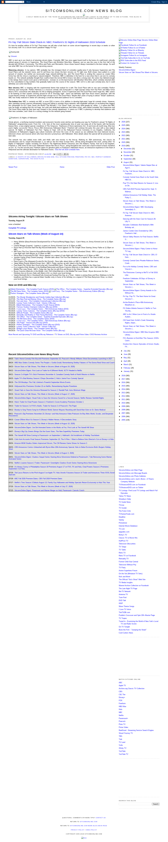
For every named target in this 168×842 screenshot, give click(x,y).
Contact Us (133, 63)
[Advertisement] (84, 30)
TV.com (122, 529)
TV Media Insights (126, 582)
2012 (124, 396)
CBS (120, 691)
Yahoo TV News (125, 496)
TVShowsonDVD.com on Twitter (131, 487)
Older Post (111, 167)
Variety (121, 520)
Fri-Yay (87, 157)
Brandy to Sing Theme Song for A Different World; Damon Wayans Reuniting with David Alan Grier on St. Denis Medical (60, 410)
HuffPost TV (123, 541)
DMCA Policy (91, 830)
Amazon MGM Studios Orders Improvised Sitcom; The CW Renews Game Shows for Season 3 (50, 443)
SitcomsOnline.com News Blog (84, 11)
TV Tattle (122, 550)
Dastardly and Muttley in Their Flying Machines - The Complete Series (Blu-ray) (47, 315)
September (128, 159)
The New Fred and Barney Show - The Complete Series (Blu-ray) (41, 299)
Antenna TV (123, 594)
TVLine (121, 505)
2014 (124, 389)
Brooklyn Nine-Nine (46, 157)
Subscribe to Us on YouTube (139, 58)
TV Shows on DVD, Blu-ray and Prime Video (72, 334)
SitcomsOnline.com (88, 821)
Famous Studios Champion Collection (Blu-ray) (34, 307)
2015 (124, 386)
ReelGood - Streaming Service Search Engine (136, 730)
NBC (93, 157)
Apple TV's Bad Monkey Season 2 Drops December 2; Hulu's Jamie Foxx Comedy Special (48, 378)
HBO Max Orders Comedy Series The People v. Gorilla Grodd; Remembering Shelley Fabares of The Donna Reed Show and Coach (64, 363)
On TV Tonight (124, 627)
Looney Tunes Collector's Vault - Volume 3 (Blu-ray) (36, 327)
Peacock (122, 721)
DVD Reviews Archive (98, 334)
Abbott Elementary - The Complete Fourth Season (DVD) (38, 305)
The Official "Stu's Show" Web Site (132, 579)
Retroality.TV (124, 559)
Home (62, 167)
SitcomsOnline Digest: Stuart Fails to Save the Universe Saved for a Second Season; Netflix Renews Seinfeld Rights (59, 398)
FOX (120, 700)
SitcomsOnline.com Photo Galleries (132, 476)
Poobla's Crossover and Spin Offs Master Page (137, 615)
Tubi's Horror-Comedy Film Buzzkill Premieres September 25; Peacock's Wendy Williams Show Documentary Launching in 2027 (63, 359)
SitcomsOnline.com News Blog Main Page (88, 825)
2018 (124, 376)
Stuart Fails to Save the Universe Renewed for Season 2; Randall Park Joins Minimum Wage (50, 390)
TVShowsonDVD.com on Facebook (132, 485)
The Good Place (37, 158)
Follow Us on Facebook (138, 45)
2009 (124, 406)
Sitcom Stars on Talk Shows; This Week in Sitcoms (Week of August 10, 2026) (45, 424)
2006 (124, 416)
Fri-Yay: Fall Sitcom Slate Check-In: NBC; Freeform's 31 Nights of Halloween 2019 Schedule (57, 42)
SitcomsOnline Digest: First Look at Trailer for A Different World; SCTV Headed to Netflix (48, 370)
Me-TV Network (125, 591)
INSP (121, 603)
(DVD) (55, 307)
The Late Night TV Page (128, 589)
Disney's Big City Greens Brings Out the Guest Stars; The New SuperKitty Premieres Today (50, 431)
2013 (124, 393)
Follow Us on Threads (136, 53)
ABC (120, 683)
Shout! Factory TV (126, 733)
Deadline (122, 517)
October (127, 155)
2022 (124, 135)
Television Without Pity (127, 565)
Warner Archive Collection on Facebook (134, 585)
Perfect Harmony (103, 157)
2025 (124, 125)
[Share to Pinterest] (67, 154)
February (127, 368)
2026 (124, 122)
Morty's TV (123, 535)
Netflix (121, 715)
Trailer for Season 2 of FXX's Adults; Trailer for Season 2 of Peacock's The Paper (46, 406)
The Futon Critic (125, 511)
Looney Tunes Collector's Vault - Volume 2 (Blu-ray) (36, 303)
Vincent (14, 56)
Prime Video (123, 727)
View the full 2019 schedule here (67, 150)
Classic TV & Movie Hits (128, 538)
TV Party (122, 568)
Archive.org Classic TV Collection (131, 688)
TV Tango (122, 547)
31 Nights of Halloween (26, 157)
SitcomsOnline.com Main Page (130, 470)
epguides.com (124, 532)
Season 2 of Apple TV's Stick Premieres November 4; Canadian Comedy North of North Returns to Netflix (55, 374)
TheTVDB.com (124, 612)
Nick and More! (124, 577)
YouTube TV (123, 754)
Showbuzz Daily (125, 499)
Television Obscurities (127, 544)
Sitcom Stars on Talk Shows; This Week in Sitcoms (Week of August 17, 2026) (45, 394)
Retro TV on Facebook (127, 556)
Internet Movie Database (128, 526)
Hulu (120, 709)
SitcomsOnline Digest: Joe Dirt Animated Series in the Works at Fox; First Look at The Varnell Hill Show (54, 427)
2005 (124, 420)
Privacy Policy (77, 830)
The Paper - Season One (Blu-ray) (30, 323)
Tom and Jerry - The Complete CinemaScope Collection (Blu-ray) (41, 301)
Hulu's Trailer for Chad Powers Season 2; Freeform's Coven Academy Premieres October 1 (49, 402)
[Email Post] (54, 154)
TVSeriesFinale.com (126, 514)
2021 (124, 139)
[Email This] (57, 154)
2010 (124, 403)
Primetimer (123, 523)
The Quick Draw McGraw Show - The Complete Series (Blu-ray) (41, 331)
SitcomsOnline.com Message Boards (133, 473)
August (127, 162)
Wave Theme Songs (126, 606)
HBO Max (122, 706)
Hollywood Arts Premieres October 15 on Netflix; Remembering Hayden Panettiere (46, 386)
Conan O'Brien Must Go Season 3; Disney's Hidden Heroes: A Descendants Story (46, 420)
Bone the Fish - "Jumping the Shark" (133, 630)
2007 (124, 413)
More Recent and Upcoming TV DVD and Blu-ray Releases (31, 334)
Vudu (121, 745)
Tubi (120, 739)
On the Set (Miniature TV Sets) (130, 574)
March (126, 364)
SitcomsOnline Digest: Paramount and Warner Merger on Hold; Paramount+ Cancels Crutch (49, 490)
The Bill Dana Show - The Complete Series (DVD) (35, 319)
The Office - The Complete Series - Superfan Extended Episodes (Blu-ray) (45, 317)
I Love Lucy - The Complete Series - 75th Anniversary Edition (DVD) (42, 309)
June (126, 354)
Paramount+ (123, 718)
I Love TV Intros (125, 609)
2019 (124, 146)
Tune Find (122, 597)
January (127, 371)
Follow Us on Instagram (138, 55)
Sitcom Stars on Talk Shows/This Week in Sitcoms (138, 72)
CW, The (122, 695)
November (128, 152)
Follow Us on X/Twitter (136, 48)
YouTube (122, 751)
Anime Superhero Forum (128, 571)
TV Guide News (125, 502)
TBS (120, 736)
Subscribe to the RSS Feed (135, 60)
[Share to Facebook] (65, 154)
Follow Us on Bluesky (136, 50)
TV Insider (123, 508)
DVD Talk (122, 600)
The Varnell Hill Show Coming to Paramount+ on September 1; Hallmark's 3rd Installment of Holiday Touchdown (57, 435)
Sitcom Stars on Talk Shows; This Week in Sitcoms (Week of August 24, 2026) (45, 367)
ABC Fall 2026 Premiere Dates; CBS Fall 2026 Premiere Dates (38, 479)
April (126, 361)
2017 (124, 379)
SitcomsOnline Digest (127, 70)
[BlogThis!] (60, 154)
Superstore (24, 158)
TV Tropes (123, 618)
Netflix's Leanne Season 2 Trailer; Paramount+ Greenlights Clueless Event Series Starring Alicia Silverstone (56, 463)
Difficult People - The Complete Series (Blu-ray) (35, 313)
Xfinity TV (122, 748)
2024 (124, 129)
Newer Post (13, 167)
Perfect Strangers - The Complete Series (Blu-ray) (36, 325)
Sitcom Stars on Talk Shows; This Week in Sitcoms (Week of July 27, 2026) (44, 486)
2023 (124, 132)
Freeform (79, 157)
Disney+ (122, 697)
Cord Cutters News (126, 633)
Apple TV (122, 685)
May (125, 358)
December (128, 149)
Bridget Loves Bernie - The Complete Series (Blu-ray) (37, 329)
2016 (124, 382)
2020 (124, 142)
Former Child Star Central (128, 562)
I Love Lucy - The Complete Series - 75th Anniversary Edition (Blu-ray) (43, 321)
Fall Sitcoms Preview (65, 157)
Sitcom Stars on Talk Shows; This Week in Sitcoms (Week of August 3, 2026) (44, 453)
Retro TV (122, 553)
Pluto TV (122, 724)
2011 (124, 399)
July (125, 351)
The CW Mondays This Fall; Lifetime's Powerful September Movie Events (42, 382)
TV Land (122, 742)
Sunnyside (13, 158)
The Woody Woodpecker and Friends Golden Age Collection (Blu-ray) (43, 297)
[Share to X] (62, 154)
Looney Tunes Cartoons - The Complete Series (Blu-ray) (38, 311)
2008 (124, 410)
